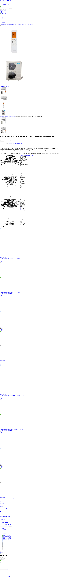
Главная (1, 116)
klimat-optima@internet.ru (7, 524)
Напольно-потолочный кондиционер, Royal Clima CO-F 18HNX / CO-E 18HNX (13, 498)
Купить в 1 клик (2, 142)
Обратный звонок (3, 10)
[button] (1, 261)
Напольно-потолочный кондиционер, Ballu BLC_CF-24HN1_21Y (10, 258)
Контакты (1, 514)
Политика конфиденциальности (5, 516)
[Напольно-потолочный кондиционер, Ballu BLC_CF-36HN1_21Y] (7, 276)
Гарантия (1, 506)
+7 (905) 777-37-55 (5, 522)
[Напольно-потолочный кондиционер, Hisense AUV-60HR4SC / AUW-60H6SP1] (7, 447)
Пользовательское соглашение (5, 517)
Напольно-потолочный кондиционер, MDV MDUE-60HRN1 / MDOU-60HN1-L (13, 134)
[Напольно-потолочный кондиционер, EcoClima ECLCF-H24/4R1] (7, 310)
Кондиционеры (2, 509)
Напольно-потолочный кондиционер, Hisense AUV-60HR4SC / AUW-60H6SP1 (13, 463)
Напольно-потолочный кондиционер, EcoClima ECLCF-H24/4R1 (10, 326)
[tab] (3, 145)
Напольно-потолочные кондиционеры (9, 116)
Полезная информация (3, 508)
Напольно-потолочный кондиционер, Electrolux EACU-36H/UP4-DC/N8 (11, 429)
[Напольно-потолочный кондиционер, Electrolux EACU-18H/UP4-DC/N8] (7, 379)
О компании (2, 503)
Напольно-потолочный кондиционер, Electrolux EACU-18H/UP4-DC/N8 (11, 395)
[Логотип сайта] (3, 13)
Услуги (1, 511)
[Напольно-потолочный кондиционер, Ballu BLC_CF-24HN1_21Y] (7, 242)
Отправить (1, 559)
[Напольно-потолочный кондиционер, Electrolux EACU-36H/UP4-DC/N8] (7, 413)
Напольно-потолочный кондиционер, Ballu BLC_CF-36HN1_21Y (10, 292)
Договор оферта (2, 519)
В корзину (1, 141)
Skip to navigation (3, 0)
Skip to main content (9, 0)
